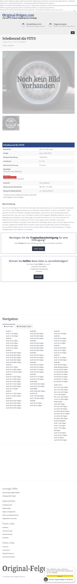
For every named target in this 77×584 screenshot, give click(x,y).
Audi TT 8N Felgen (60, 423)
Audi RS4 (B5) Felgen (37, 343)
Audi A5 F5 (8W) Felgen (13, 369)
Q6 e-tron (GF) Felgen (61, 392)
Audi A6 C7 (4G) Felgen (13, 384)
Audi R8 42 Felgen (36, 403)
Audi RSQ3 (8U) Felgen (37, 384)
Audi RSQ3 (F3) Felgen (37, 386)
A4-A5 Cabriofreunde (8, 557)
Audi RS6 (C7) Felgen (37, 369)
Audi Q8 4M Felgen (60, 365)
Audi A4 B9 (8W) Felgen (13, 362)
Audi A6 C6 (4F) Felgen (13, 381)
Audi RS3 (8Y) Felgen (37, 338)
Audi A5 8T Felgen (12, 367)
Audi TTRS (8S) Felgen (37, 398)
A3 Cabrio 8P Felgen (60, 406)
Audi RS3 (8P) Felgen (37, 333)
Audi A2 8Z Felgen (60, 433)
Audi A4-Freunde (7, 531)
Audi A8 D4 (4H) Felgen (13, 405)
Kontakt (38, 277)
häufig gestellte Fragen (9, 496)
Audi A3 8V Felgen (12, 345)
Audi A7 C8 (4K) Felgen (13, 396)
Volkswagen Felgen (24, 326)
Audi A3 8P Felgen (12, 343)
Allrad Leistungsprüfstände (10, 515)
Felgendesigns (60, 24)
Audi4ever (5, 527)
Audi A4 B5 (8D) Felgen (13, 353)
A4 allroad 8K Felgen (61, 369)
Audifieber (5, 538)
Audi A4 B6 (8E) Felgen (13, 355)
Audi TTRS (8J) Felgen (37, 396)
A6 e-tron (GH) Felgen (61, 387)
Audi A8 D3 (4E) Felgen (13, 403)
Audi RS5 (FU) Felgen (37, 360)
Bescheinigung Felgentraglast (11, 492)
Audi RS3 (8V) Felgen (37, 336)
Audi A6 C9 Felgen (12, 389)
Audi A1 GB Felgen (12, 336)
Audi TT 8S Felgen (60, 428)
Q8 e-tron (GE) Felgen (61, 397)
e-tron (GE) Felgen (60, 394)
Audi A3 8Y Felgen (12, 348)
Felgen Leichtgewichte (9, 512)
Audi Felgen (9, 326)
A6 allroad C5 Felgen (61, 374)
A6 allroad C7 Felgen (61, 379)
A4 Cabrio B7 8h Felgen (62, 414)
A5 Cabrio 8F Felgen (60, 416)
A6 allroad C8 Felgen (61, 381)
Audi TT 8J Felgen (60, 426)
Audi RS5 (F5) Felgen (37, 357)
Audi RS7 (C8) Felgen (37, 379)
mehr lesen (38, 249)
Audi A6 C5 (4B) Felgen (13, 379)
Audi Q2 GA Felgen (60, 333)
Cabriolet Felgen (59, 404)
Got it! (60, 576)
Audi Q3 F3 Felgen (60, 341)
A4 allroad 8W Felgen (61, 372)
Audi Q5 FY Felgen (60, 350)
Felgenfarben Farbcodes (9, 518)
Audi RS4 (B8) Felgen (37, 348)
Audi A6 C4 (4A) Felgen (13, 377)
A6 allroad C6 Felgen (61, 377)
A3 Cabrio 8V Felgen (60, 409)
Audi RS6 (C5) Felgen (37, 365)
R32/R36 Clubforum (8, 553)
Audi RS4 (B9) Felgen (37, 350)
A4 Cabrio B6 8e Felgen (61, 411)
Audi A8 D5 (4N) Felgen (13, 408)
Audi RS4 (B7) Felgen (37, 345)
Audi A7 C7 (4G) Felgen (13, 393)
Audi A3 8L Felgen (12, 341)
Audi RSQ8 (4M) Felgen (37, 391)
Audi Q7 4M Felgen (60, 360)
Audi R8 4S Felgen (36, 405)
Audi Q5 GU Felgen (60, 353)
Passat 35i (5, 547)
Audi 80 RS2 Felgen (60, 440)
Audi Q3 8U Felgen (60, 338)
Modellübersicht (33, 24)
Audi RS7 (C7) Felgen (37, 377)
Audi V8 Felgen (59, 438)
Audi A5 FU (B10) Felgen (14, 372)
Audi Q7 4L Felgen (60, 357)
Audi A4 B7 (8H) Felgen (13, 357)
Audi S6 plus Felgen (60, 435)
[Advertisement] (18, 137)
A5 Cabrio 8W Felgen (61, 418)
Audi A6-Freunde (7, 534)
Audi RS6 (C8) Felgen (37, 372)
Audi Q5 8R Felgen (60, 348)
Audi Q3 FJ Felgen (60, 343)
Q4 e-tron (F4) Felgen (61, 390)
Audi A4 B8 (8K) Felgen (13, 360)
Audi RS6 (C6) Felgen (37, 367)
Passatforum (6, 550)
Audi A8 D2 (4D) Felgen (13, 401)
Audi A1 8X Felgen (12, 333)
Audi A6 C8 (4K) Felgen (13, 386)
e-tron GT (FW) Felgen (61, 399)
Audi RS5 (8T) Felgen (37, 355)
